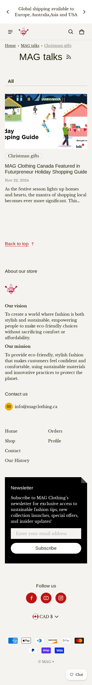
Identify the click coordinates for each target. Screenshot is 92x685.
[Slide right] (84, 12)
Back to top (17, 243)
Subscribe (46, 548)
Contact (13, 450)
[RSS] (68, 56)
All (11, 81)
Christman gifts (57, 46)
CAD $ (46, 616)
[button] (71, 31)
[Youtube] (46, 598)
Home (10, 46)
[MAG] (23, 32)
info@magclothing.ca (36, 406)
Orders (55, 431)
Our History (17, 460)
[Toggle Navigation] (10, 31)
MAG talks (30, 46)
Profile (54, 440)
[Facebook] (31, 598)
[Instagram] (60, 598)
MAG (46, 662)
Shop (10, 440)
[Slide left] (8, 12)
